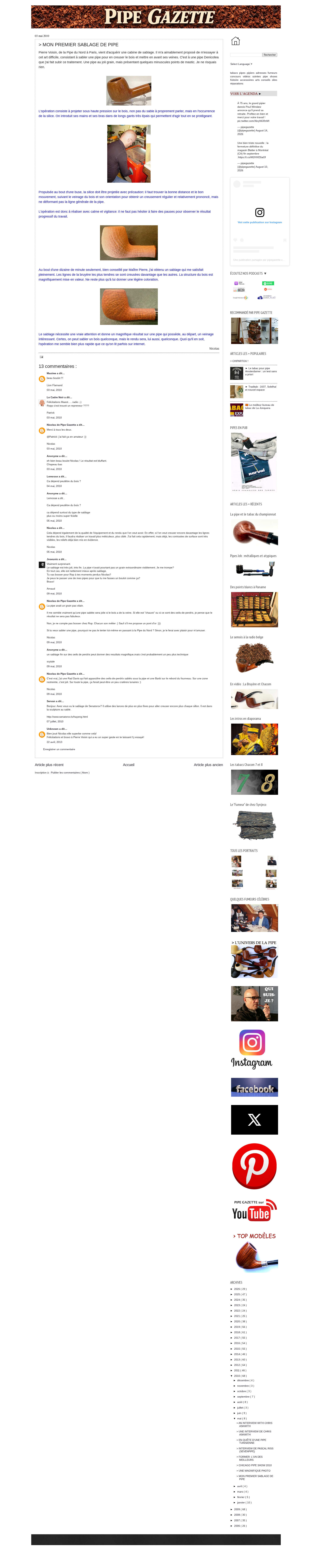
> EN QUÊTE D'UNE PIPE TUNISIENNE (251, 1441)
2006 (237, 1525)
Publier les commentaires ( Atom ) (70, 772)
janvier (241, 1502)
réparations (236, 83)
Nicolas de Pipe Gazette (62, 424)
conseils (265, 79)
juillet (240, 1407)
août (240, 1402)
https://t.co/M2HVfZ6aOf (252, 157)
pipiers (250, 72)
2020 (237, 1321)
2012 (237, 1365)
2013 (237, 1359)
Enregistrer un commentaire (59, 749)
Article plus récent (49, 765)
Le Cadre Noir (55, 397)
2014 (237, 1354)
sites (274, 79)
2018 (237, 1332)
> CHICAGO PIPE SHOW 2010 (254, 1465)
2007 (237, 1520)
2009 (237, 1509)
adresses (261, 72)
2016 (237, 1343)
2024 (237, 1299)
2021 (237, 1316)
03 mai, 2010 (54, 389)
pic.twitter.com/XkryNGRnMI (253, 120)
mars (240, 1491)
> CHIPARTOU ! (239, 361)
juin (239, 1413)
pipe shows (270, 76)
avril (240, 1486)
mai (239, 1418)
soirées (256, 76)
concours (235, 76)
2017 (237, 1337)
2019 (237, 1326)
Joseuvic (53, 559)
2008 (237, 1514)
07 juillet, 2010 (55, 721)
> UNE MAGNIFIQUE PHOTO (253, 1470)
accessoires (247, 79)
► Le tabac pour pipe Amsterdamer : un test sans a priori (261, 371)
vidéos (246, 76)
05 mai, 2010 (54, 520)
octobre (242, 1391)
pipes (242, 72)
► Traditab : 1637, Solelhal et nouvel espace (260, 388)
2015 (237, 1348)
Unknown (53, 728)
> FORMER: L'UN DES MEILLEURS (250, 1458)
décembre (243, 1380)
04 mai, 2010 (54, 486)
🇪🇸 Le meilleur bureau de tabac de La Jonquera (259, 406)
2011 (237, 1370)
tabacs (234, 72)
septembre (243, 1396)
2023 (237, 1305)
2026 (237, 1288)
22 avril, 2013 (54, 742)
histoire (234, 79)
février (241, 1497)
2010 (237, 1375)
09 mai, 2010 (54, 593)
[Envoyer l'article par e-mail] (41, 356)
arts (257, 79)
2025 (237, 1294)
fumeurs (272, 72)
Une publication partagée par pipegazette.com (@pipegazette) (269, 259)
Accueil (128, 765)
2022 (237, 1310)
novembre (243, 1385)
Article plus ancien (208, 765)
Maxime (52, 373)
